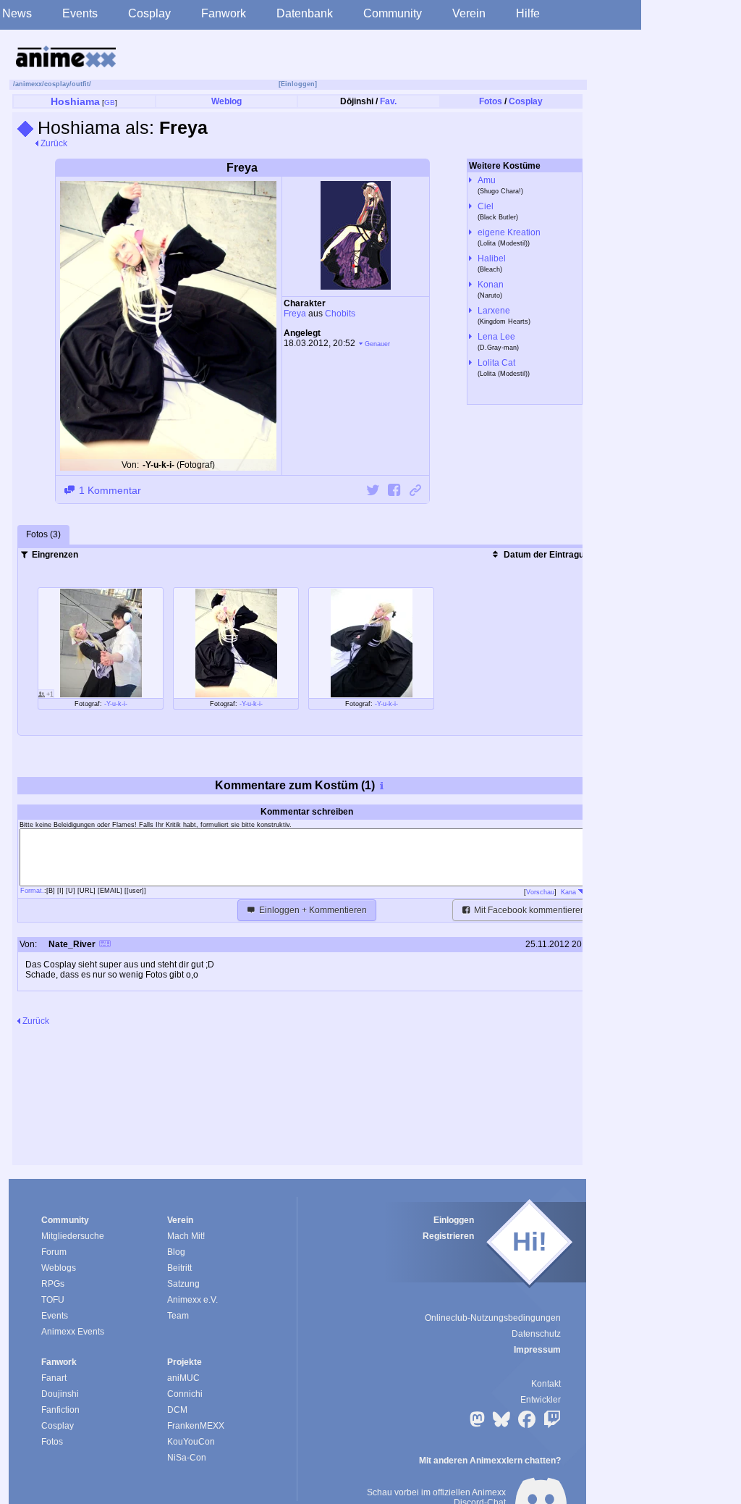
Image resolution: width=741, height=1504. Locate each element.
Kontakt (546, 1384)
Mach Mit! (186, 1236)
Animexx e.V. (192, 1300)
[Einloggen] (298, 84)
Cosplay (149, 13)
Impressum (537, 1350)
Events (80, 13)
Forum (54, 1252)
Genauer (377, 344)
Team (178, 1316)
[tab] (43, 535)
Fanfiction (60, 1410)
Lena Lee (496, 337)
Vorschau (540, 892)
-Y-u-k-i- (115, 703)
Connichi (185, 1394)
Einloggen (453, 1220)
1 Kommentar (108, 490)
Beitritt (179, 1268)
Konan (491, 285)
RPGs (52, 1284)
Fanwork (223, 13)
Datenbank (304, 13)
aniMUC (183, 1378)
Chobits (340, 313)
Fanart (54, 1378)
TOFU (52, 1300)
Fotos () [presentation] (43, 534)
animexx (28, 84)
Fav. (388, 101)
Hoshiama (75, 101)
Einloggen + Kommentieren (312, 910)
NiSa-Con (186, 1458)
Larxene (494, 311)
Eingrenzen (54, 555)
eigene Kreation (509, 232)
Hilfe (528, 13)
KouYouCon (191, 1442)
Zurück (52, 143)
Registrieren (448, 1236)
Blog (176, 1252)
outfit (80, 84)
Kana (569, 892)
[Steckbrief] (105, 945)
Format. (32, 890)
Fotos (490, 101)
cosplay (56, 84)
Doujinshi (60, 1394)
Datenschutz (536, 1334)
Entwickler (540, 1400)
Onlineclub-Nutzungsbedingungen (493, 1318)
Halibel (492, 258)
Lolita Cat (496, 363)
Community (392, 13)
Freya (295, 313)
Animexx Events (72, 1332)
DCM (177, 1410)
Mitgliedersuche (72, 1236)
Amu (487, 180)
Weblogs (58, 1268)
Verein (469, 13)
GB (109, 102)
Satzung (183, 1284)
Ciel (486, 206)
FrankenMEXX (195, 1426)
